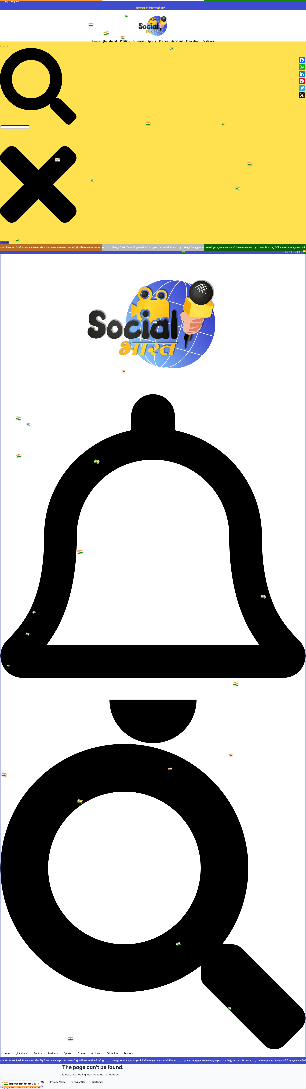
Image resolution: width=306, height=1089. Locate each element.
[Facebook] (301, 59)
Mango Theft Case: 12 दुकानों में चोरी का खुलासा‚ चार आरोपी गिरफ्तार (138, 247)
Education (112, 1053)
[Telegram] (301, 88)
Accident (96, 1053)
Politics (38, 1053)
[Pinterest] (301, 81)
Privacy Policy (57, 1082)
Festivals (128, 1053)
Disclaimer (97, 1082)
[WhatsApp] (301, 67)
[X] (301, 95)
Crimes (81, 1053)
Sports (67, 1053)
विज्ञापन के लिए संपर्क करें (150, 8)
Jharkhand (22, 1053)
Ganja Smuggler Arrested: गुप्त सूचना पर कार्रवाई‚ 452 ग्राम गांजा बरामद (213, 247)
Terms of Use (78, 1082)
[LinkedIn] (301, 74)
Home (7, 1053)
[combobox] (14, 127)
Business (53, 1053)
